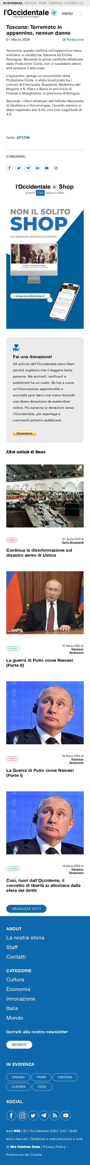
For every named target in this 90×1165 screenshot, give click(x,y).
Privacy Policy (54, 1147)
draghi (31, 3)
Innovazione (20, 999)
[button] (74, 13)
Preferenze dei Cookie (24, 1154)
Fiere (42, 1086)
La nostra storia (25, 937)
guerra (70, 3)
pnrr (43, 3)
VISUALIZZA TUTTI (26, 908)
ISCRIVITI (19, 1044)
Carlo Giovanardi (73, 542)
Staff (12, 947)
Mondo (13, 648)
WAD (17, 1131)
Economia (18, 989)
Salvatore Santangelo (76, 651)
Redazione (75, 39)
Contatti (16, 957)
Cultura (15, 979)
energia (56, 3)
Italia (12, 540)
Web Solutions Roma (25, 1147)
